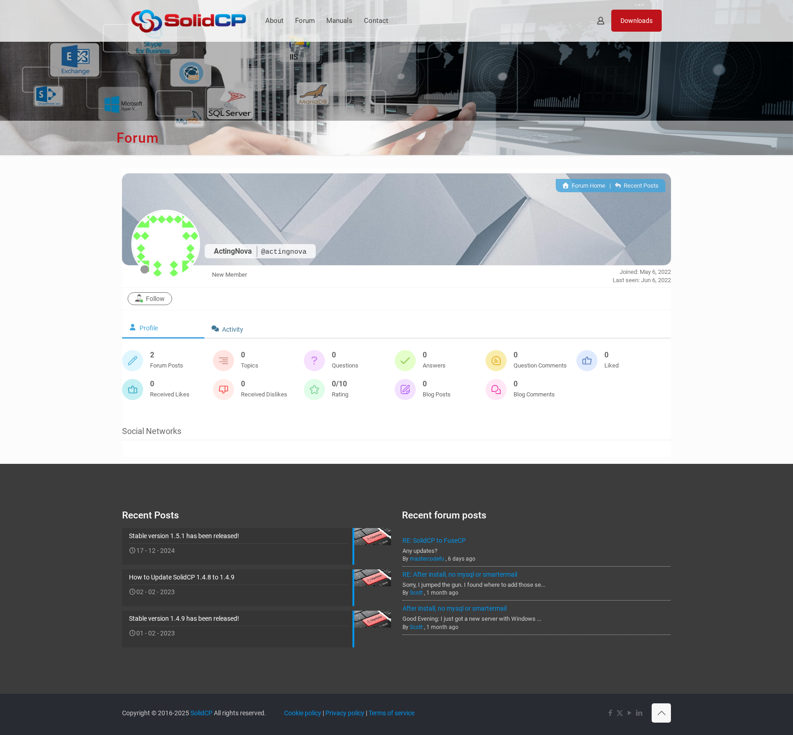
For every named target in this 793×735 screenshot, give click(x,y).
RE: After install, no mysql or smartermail (459, 574)
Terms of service (391, 713)
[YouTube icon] (629, 713)
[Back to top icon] (661, 713)
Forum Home (587, 185)
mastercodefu (427, 559)
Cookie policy (302, 713)
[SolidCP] (188, 20)
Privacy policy (344, 713)
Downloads (636, 20)
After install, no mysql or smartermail (454, 608)
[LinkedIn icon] (639, 713)
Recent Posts (640, 185)
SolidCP (201, 713)
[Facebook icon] (610, 713)
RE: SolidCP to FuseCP (434, 540)
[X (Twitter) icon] (619, 713)
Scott (416, 593)
